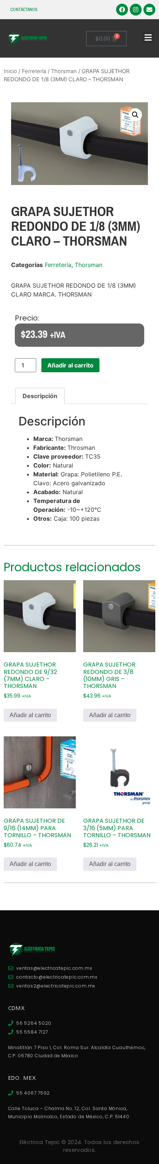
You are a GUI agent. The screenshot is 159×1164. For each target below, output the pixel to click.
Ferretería (34, 71)
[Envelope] (149, 10)
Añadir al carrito (70, 365)
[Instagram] (136, 10)
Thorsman (64, 71)
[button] (147, 37)
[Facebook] (122, 10)
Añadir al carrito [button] (30, 715)
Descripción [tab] (40, 396)
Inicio (10, 71)
